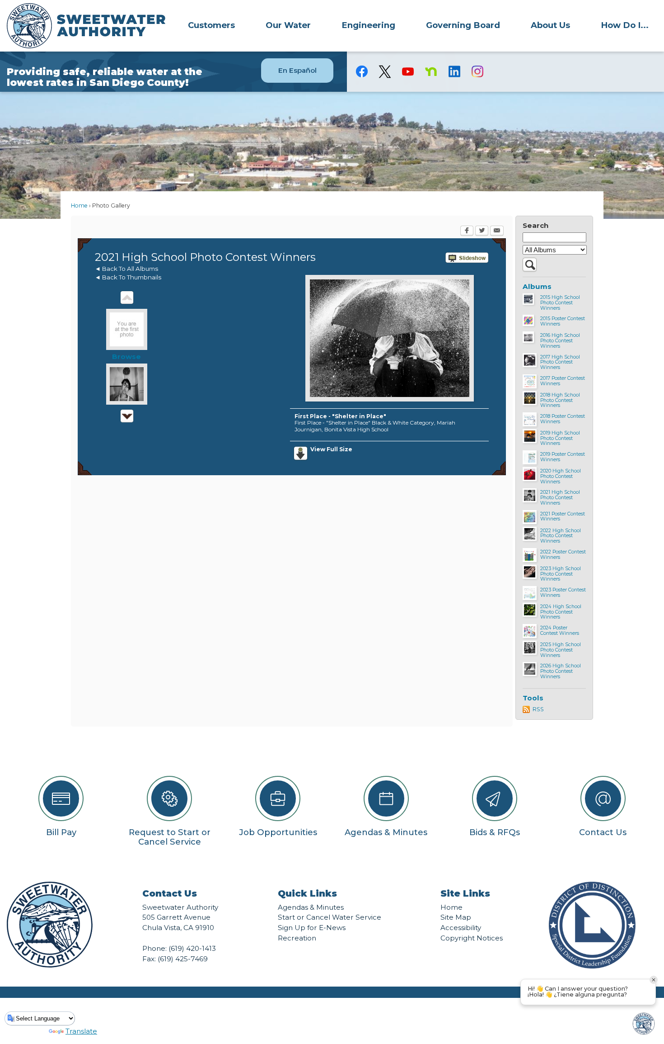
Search (535, 225)
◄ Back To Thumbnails (128, 277)
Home (79, 205)
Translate (81, 1031)
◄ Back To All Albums (126, 268)
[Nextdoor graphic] (431, 71)
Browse (126, 356)
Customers (211, 25)
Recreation (297, 938)
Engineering (368, 25)
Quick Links (307, 893)
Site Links (465, 893)
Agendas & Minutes (311, 907)
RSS (538, 709)
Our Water (288, 25)
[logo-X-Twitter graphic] (385, 71)
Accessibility (460, 927)
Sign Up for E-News (312, 927)
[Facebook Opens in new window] (466, 231)
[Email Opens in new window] (497, 231)
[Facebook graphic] (362, 71)
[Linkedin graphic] (454, 71)
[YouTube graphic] (408, 71)
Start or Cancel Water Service (329, 917)
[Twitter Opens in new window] (481, 231)
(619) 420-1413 (192, 948)
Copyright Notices (471, 938)
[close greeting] (654, 980)
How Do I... (625, 25)
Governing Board (463, 25)
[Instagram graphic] (477, 71)
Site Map (455, 917)
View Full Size (331, 449)
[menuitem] (211, 24)
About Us (550, 25)
